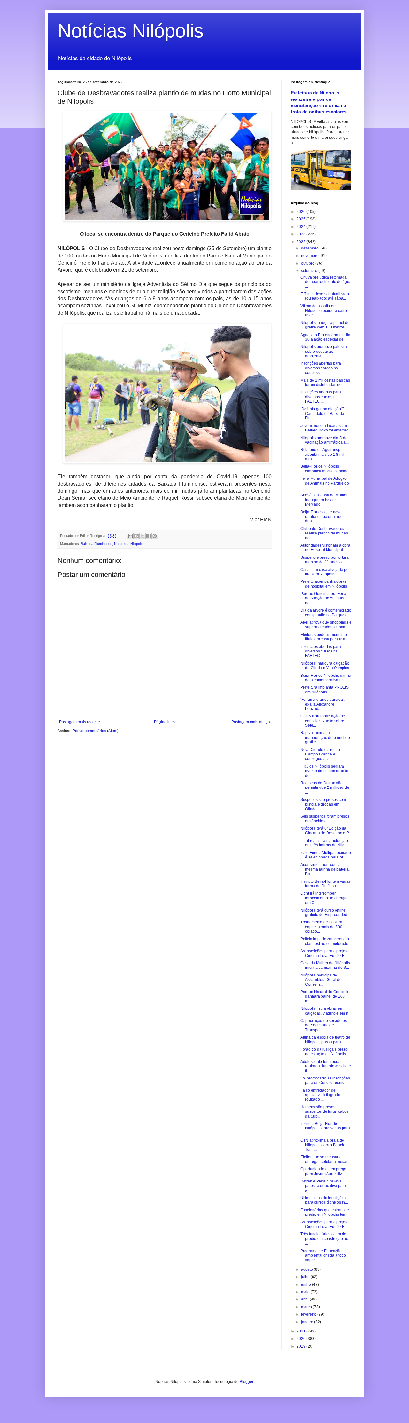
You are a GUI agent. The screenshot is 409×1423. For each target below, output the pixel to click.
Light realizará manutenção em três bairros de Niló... (324, 842)
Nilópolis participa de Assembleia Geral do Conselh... (321, 980)
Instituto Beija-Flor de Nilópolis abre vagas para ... (325, 1128)
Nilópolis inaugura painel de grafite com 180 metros (325, 324)
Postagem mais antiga (250, 722)
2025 (301, 219)
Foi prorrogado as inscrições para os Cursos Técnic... (325, 1080)
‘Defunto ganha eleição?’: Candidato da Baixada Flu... (322, 414)
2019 (301, 1346)
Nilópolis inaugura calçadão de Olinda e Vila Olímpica (324, 665)
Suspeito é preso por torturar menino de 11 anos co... (325, 559)
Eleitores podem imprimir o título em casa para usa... (324, 636)
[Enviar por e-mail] (130, 536)
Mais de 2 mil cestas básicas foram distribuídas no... (325, 382)
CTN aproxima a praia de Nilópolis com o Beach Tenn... (322, 1145)
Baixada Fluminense (96, 544)
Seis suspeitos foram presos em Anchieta (324, 818)
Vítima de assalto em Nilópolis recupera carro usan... (323, 311)
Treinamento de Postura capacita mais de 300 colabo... (321, 927)
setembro (309, 270)
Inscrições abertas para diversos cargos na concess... (320, 368)
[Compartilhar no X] (142, 536)
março (307, 1307)
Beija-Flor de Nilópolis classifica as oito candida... (325, 468)
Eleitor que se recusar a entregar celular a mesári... (325, 1159)
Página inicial (166, 722)
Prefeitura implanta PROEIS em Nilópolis (324, 689)
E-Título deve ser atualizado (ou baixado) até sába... (324, 296)
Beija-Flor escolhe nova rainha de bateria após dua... (322, 517)
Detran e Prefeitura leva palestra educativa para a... (323, 1186)
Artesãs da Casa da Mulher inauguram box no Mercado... (324, 500)
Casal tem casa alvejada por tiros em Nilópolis (325, 571)
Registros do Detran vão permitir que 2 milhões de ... (324, 788)
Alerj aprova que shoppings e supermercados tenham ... (325, 624)
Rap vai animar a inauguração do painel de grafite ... (325, 737)
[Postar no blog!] (136, 536)
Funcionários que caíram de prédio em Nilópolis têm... (324, 1212)
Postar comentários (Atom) (96, 731)
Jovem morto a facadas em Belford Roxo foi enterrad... (325, 427)
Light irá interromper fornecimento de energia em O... (324, 898)
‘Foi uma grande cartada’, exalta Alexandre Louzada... (322, 704)
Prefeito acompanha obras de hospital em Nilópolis (323, 583)
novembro (310, 255)
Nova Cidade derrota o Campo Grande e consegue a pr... (320, 754)
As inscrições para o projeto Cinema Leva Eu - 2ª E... (324, 953)
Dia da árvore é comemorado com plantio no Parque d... (325, 612)
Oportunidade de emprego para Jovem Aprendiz (323, 1171)
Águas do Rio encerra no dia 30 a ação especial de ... (325, 337)
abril (305, 1299)
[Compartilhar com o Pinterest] (154, 536)
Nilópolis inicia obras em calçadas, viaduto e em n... (325, 1010)
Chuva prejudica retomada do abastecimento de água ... (325, 282)
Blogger (246, 1382)
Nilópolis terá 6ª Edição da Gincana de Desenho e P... (325, 830)
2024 (301, 227)
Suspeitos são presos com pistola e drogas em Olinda (323, 804)
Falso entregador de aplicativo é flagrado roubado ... (320, 1095)
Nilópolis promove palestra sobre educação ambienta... (323, 351)
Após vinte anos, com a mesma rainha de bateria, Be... (325, 869)
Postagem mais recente (79, 722)
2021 (301, 1331)
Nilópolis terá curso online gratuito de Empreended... (325, 912)
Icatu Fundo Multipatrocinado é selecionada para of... (325, 854)
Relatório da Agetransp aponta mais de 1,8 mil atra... (322, 454)
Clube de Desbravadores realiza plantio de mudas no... (324, 533)
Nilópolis (136, 544)
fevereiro (309, 1314)
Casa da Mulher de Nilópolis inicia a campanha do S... (325, 965)
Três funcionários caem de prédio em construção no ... (324, 1238)
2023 (301, 234)
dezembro (310, 248)
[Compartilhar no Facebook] (148, 536)
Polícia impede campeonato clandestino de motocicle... (325, 941)
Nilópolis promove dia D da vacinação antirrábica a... (324, 440)
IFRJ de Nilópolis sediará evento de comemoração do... (324, 771)
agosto (307, 1269)
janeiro (307, 1322)
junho (306, 1284)
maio (306, 1292)
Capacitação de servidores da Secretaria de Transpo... (323, 1025)
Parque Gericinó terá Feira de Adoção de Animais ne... (323, 598)
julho (306, 1277)
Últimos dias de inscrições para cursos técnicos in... (324, 1200)
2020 (301, 1338)
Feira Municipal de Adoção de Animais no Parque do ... (324, 483)
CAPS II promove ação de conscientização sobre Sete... (322, 721)
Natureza (121, 544)
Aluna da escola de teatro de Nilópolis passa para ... (325, 1039)
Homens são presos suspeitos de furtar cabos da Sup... (324, 1112)
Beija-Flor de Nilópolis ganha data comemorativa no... (325, 677)
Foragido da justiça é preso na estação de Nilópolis (324, 1051)
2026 (301, 211)
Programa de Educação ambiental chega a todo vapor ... (323, 1255)
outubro (308, 263)
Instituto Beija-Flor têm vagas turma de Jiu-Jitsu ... (325, 883)
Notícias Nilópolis (131, 31)
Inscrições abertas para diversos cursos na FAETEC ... (320, 397)
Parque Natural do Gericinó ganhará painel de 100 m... (324, 996)
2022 (301, 242)
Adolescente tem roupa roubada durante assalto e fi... (325, 1066)
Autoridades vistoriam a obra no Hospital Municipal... (325, 547)
